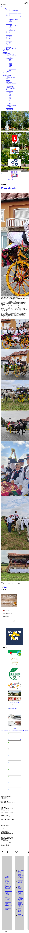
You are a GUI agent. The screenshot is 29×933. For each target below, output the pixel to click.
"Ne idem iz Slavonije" (8, 188)
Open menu (3, 5)
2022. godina (11, 179)
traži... (2, 4)
